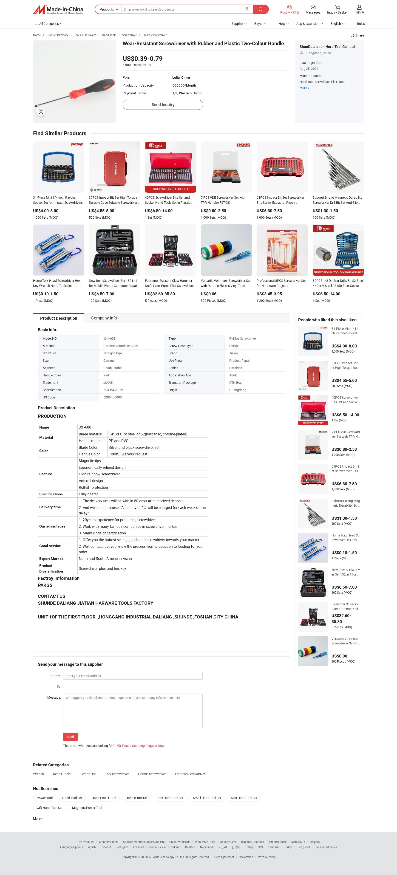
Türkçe (288, 847)
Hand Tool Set (72, 798)
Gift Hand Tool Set (49, 807)
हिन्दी (260, 847)
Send (70, 736)
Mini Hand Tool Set (244, 798)
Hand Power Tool (104, 798)
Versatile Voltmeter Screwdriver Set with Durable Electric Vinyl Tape (346, 641)
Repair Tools (62, 774)
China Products (108, 842)
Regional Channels (252, 842)
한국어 (236, 847)
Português (122, 847)
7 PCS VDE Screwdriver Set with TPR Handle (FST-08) (346, 434)
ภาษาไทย (273, 847)
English (91, 847)
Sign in (359, 12)
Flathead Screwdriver (190, 774)
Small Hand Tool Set (207, 798)
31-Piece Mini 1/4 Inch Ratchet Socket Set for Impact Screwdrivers (346, 331)
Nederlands (207, 847)
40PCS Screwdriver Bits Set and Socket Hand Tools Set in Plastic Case (346, 399)
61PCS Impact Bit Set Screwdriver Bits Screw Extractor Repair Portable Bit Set (346, 468)
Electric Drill (88, 774)
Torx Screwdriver (117, 774)
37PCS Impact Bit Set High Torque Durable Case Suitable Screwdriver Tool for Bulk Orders (346, 365)
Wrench (38, 774)
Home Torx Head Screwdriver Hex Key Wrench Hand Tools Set (345, 537)
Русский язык (157, 847)
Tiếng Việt (303, 847)
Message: (53, 697)
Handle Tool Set (137, 798)
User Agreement (224, 857)
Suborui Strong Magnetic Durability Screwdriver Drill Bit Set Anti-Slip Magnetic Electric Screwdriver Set (346, 503)
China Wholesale (179, 842)
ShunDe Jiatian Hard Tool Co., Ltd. (328, 46)
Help (282, 23)
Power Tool (45, 798)
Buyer (258, 23)
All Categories (49, 23)
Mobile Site (298, 842)
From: (56, 676)
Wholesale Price (205, 842)
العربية (223, 847)
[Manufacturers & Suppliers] (58, 9)
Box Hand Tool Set (170, 798)
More (303, 87)
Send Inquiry (163, 104)
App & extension (307, 23)
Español (106, 847)
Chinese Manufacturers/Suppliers (143, 842)
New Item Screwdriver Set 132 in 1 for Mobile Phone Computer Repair (346, 572)
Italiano (175, 847)
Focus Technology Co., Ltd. (168, 857)
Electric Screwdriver (152, 774)
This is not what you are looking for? (88, 745)
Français (138, 847)
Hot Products (86, 842)
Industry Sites (228, 842)
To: (59, 686)
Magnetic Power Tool (87, 807)
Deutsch (190, 847)
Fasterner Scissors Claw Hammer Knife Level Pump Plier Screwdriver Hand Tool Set (346, 606)
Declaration (246, 857)
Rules (361, 23)
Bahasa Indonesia (326, 847)
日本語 (249, 847)
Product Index (277, 842)
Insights (315, 842)
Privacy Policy (266, 857)
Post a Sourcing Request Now (140, 745)
